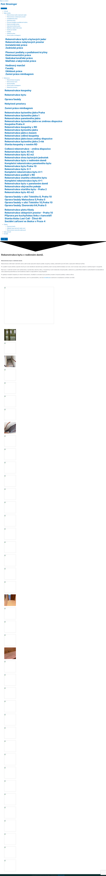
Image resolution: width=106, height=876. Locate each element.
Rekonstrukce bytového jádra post (16, 230)
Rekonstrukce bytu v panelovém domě (26, 183)
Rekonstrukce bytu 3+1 (18, 169)
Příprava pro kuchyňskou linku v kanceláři (28, 215)
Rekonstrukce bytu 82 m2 (19, 154)
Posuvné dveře (11, 226)
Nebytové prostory (12, 87)
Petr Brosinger (9, 4)
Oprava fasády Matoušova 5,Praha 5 (25, 199)
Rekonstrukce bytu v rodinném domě (25, 160)
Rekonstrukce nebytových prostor (16, 17)
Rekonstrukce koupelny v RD (21, 127)
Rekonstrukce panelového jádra (22, 118)
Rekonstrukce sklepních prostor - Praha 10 (29, 212)
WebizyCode (61, 875)
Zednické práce (11, 20)
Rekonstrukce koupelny (13, 80)
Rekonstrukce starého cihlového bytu (26, 177)
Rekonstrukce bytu (12, 81)
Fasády (9, 31)
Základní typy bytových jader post (16, 228)
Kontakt (6, 233)
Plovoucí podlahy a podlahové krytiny (17, 22)
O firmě (6, 11)
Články (6, 224)
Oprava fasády (11, 83)
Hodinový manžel (11, 29)
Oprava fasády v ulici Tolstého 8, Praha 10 (28, 196)
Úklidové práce (11, 33)
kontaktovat (47, 277)
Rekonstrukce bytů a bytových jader (17, 15)
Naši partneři (7, 232)
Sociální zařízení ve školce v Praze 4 (25, 221)
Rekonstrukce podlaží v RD (20, 174)
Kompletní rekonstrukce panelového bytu (28, 163)
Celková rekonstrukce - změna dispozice (28, 148)
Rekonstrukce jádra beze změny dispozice (28, 138)
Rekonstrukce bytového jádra (21, 130)
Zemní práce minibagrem (14, 35)
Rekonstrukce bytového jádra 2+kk (24, 141)
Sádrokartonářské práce (13, 26)
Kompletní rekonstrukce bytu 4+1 (23, 172)
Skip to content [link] (4, 1)
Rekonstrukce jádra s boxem (21, 132)
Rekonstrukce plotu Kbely (19, 209)
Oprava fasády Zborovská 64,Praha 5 (25, 205)
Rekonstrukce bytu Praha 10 (21, 166)
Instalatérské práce (12, 18)
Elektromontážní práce (13, 24)
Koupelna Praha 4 (15, 124)
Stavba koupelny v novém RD (21, 144)
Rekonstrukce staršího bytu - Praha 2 (26, 189)
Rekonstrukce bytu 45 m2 (19, 151)
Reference (7, 78)
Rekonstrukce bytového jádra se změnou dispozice (33, 121)
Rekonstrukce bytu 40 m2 (19, 192)
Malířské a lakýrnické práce (14, 28)
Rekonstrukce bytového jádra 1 (22, 115)
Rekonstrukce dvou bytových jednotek (26, 157)
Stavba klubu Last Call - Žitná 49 (23, 218)
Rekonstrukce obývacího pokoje (23, 186)
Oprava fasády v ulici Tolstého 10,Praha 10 (29, 202)
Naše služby (7, 13)
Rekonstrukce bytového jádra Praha (25, 112)
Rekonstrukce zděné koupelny (22, 135)
